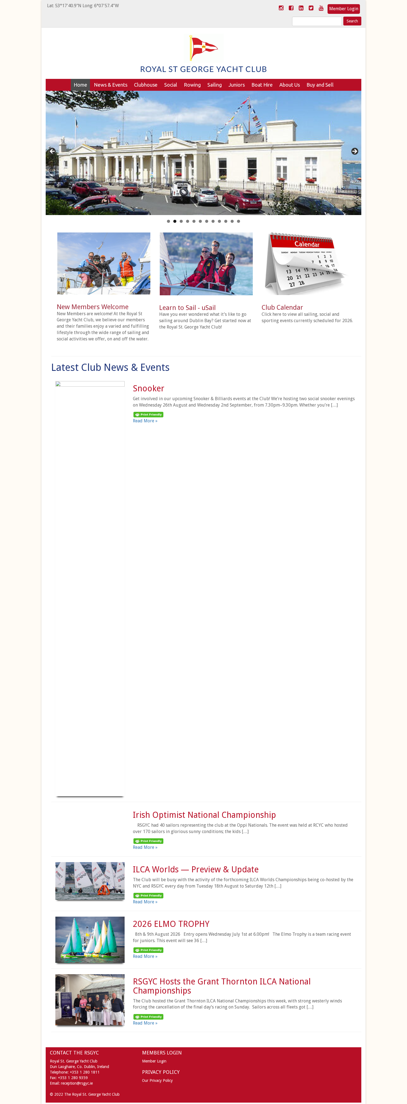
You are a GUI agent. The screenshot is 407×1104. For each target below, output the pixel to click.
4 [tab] (187, 221)
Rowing (192, 84)
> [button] (354, 152)
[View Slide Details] (203, 153)
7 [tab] (206, 221)
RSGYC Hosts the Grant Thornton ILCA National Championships (222, 986)
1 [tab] (168, 221)
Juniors (236, 84)
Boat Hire (262, 84)
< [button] (52, 152)
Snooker (148, 388)
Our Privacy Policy (157, 1080)
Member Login (343, 8)
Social (170, 84)
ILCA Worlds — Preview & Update (196, 869)
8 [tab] (213, 221)
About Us (289, 84)
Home (80, 84)
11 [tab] (232, 221)
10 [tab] (225, 221)
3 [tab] (181, 221)
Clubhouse (146, 84)
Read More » (145, 420)
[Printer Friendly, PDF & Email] (148, 414)
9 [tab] (219, 221)
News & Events (110, 84)
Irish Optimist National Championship (204, 815)
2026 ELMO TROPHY (171, 924)
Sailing (214, 84)
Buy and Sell (320, 84)
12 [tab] (238, 221)
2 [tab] (174, 221)
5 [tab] (193, 221)
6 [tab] (200, 221)
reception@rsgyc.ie (77, 1083)
